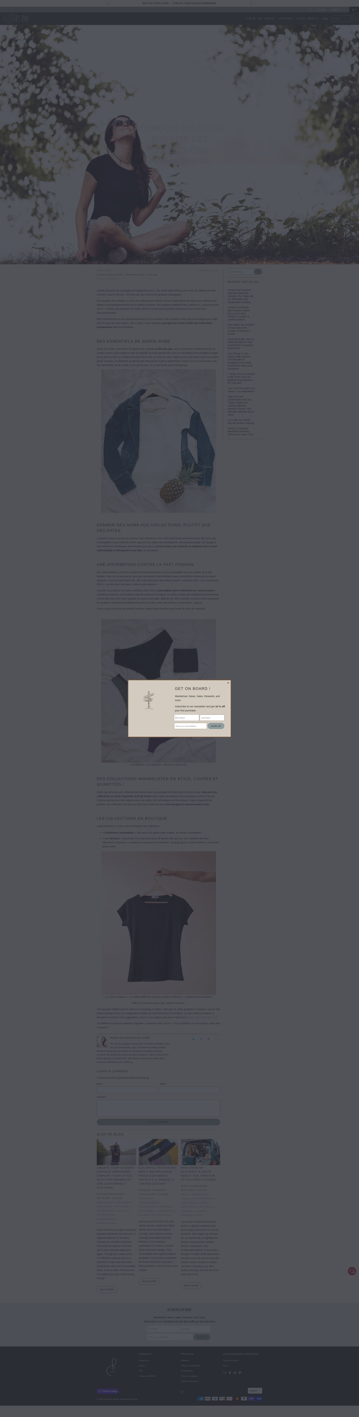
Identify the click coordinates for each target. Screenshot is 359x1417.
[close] (228, 682)
